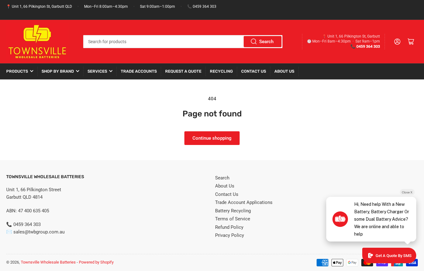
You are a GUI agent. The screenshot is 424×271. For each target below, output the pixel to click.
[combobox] (183, 41)
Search (266, 41)
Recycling (221, 71)
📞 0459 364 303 (201, 6)
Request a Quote (183, 71)
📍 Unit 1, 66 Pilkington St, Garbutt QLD (39, 6)
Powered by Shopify (96, 262)
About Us (284, 71)
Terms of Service (232, 219)
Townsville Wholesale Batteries (48, 262)
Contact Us (253, 71)
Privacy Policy (229, 235)
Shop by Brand (58, 71)
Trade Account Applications (244, 202)
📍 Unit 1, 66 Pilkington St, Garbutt (351, 36)
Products (17, 71)
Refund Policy (229, 227)
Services (97, 71)
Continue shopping (212, 138)
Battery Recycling (233, 211)
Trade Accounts (139, 71)
